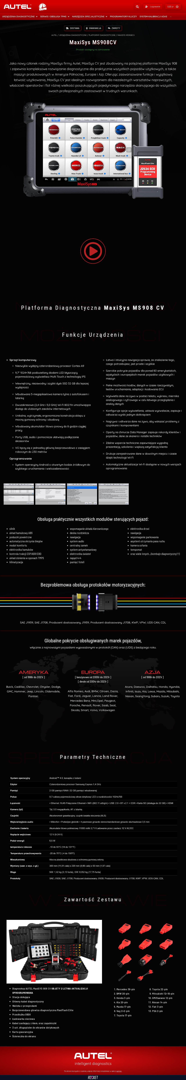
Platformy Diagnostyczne (102, 35)
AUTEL (54, 35)
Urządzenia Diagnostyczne (73, 35)
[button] (152, 6)
